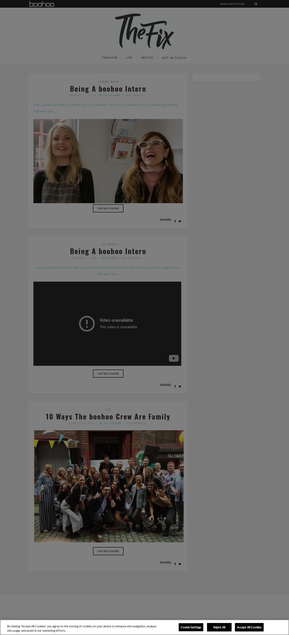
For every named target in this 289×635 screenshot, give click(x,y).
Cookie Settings (191, 627)
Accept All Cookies (249, 627)
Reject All (219, 627)
